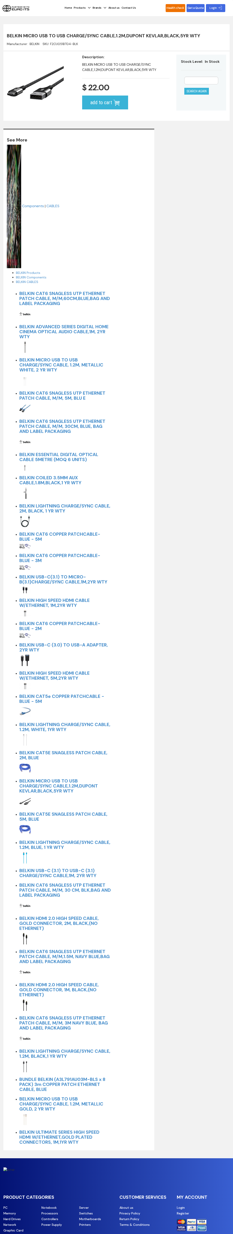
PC (5, 1208)
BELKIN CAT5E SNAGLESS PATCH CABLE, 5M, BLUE (63, 816)
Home (68, 8)
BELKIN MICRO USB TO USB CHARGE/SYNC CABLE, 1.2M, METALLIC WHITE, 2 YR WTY (61, 365)
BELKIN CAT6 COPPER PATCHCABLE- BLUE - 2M (59, 626)
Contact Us (129, 8)
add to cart (101, 102)
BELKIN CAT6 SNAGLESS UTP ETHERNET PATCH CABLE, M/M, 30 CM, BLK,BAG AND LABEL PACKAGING (65, 890)
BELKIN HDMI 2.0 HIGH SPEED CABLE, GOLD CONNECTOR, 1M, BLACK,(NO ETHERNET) (59, 990)
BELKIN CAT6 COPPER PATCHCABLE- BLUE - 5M (59, 536)
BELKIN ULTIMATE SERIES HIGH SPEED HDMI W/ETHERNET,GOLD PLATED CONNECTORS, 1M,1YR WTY (59, 1137)
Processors (49, 1213)
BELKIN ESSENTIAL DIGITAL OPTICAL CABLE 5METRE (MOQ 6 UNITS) (58, 457)
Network (9, 1225)
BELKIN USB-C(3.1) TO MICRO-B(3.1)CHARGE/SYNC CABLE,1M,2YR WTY (63, 579)
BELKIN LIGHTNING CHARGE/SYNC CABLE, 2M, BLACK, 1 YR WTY (64, 508)
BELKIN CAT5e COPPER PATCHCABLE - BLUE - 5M (61, 698)
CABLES (52, 206)
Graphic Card (13, 1230)
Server (84, 1208)
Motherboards (90, 1219)
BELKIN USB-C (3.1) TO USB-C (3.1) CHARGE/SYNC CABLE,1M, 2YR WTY (57, 873)
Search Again (197, 91)
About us (114, 8)
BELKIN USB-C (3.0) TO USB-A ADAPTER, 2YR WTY (63, 647)
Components (33, 206)
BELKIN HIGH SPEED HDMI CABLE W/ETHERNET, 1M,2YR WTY (54, 602)
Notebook (49, 1208)
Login (181, 1208)
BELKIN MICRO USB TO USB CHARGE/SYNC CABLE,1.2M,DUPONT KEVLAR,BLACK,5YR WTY (58, 786)
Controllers (49, 1219)
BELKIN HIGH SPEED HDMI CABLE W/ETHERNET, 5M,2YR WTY (54, 675)
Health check (175, 8)
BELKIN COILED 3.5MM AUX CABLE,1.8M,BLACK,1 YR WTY (50, 480)
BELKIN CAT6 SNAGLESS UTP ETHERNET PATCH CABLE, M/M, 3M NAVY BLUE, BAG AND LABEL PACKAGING (63, 1023)
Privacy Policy (129, 1213)
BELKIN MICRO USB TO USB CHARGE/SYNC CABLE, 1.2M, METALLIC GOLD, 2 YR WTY (61, 1104)
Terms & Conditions (134, 1225)
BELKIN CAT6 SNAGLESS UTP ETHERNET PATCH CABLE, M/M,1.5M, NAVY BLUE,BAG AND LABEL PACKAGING (64, 956)
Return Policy (129, 1219)
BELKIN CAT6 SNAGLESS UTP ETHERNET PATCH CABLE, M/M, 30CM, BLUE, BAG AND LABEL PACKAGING (62, 426)
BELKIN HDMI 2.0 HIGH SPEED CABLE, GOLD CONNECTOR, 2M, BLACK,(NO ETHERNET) (59, 923)
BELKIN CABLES (27, 282)
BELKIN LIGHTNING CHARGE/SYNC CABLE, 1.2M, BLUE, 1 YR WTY (64, 844)
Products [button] (80, 8)
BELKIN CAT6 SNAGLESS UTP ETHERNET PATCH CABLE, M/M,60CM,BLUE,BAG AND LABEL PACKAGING (64, 298)
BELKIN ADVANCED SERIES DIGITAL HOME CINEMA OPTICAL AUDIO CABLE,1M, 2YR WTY (64, 332)
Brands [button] (97, 8)
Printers (85, 1225)
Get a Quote (195, 8)
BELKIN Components (31, 277)
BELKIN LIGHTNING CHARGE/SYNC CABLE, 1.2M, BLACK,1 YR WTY (64, 1053)
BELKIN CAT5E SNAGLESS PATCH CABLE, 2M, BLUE (63, 755)
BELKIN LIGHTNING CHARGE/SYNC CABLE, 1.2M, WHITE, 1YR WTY (64, 727)
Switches (86, 1213)
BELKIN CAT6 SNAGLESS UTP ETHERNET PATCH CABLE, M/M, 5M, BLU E (62, 395)
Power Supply (51, 1225)
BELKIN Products (28, 273)
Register (183, 1213)
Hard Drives (12, 1219)
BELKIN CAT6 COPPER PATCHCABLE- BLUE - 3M (59, 558)
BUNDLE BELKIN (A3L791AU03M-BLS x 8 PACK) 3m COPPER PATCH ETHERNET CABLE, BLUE (62, 1084)
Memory (9, 1213)
